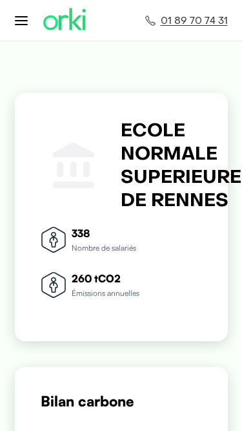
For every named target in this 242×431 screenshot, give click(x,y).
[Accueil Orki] (64, 20)
